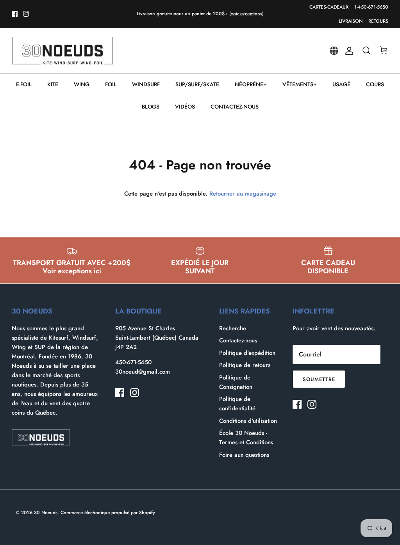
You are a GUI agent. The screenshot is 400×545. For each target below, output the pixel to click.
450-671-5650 (133, 362)
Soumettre (319, 379)
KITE (52, 84)
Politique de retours (244, 365)
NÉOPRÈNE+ (251, 84)
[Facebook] (15, 14)
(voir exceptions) (246, 13)
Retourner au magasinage (242, 193)
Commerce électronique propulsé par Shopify (108, 512)
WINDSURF (146, 84)
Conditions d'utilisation (248, 421)
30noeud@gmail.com (142, 371)
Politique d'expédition (247, 353)
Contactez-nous (238, 340)
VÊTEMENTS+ (299, 84)
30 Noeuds (45, 512)
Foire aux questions (244, 455)
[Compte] (347, 50)
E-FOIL (24, 84)
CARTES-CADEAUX (328, 7)
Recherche (232, 328)
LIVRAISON (350, 21)
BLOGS (150, 106)
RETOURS (378, 21)
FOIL (110, 84)
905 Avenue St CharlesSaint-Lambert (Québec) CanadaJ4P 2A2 (156, 337)
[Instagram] (26, 14)
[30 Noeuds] (62, 51)
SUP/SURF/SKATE (197, 84)
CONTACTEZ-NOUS (235, 106)
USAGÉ (341, 84)
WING (81, 84)
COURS (375, 84)
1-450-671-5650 (371, 7)
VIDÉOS (185, 106)
